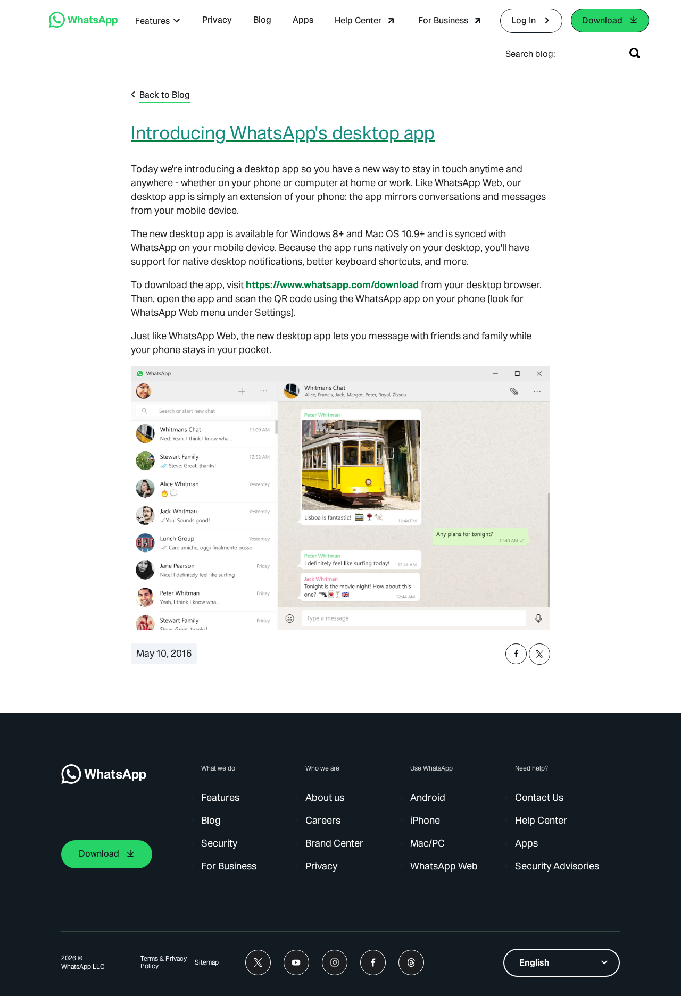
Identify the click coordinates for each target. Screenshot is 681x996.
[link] (83, 24)
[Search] (634, 53)
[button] (158, 21)
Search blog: (530, 54)
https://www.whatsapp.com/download (332, 285)
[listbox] (561, 963)
